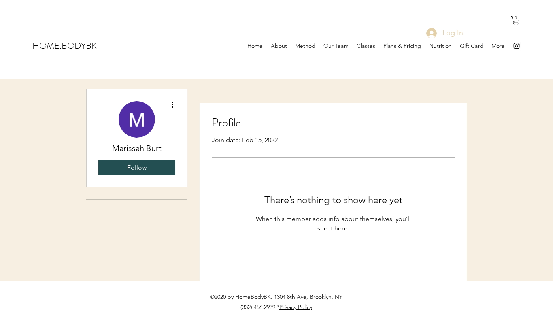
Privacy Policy (295, 307)
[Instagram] (517, 46)
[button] (516, 20)
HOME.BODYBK (64, 45)
